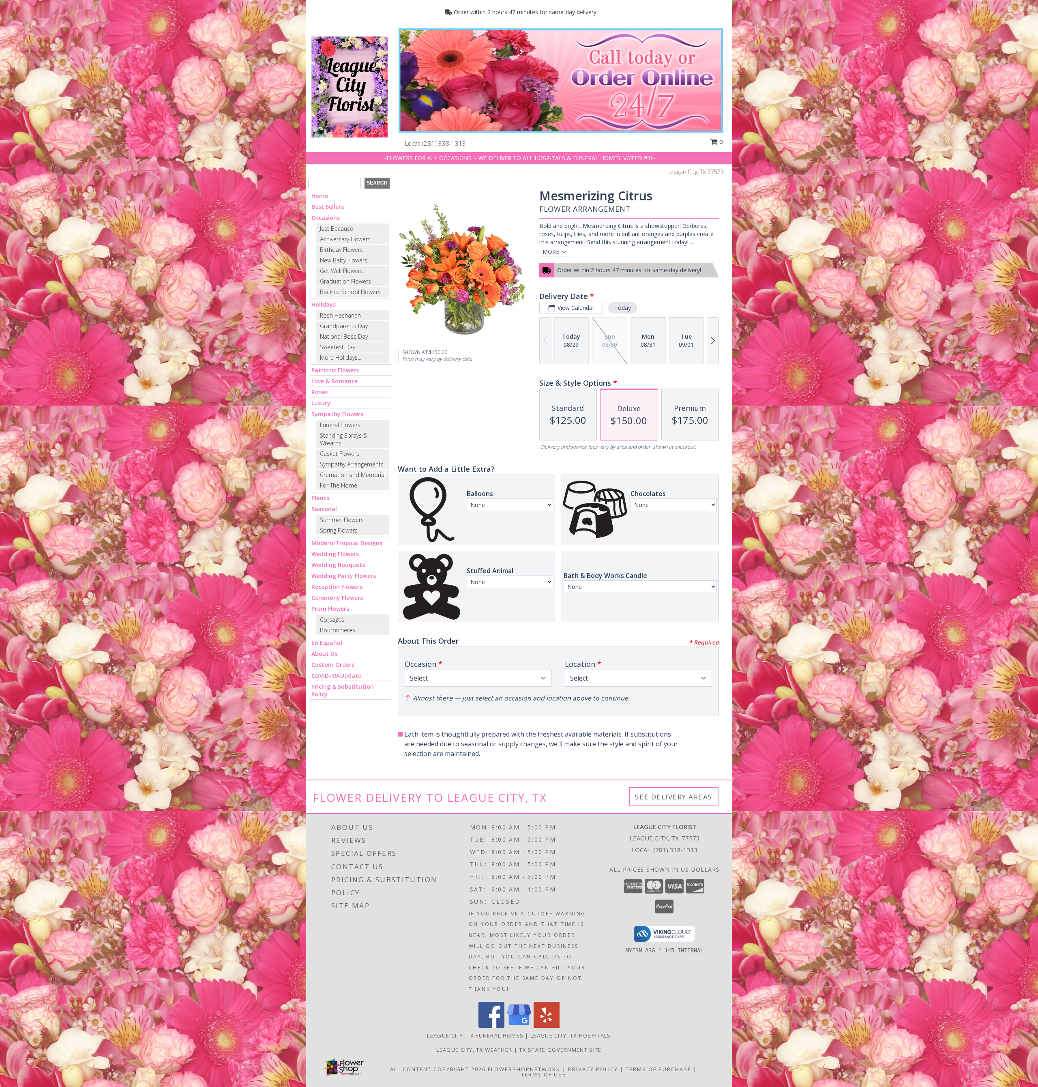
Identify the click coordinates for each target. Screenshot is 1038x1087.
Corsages (332, 619)
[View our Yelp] (547, 1025)
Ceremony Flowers (337, 598)
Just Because (336, 228)
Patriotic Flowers (335, 370)
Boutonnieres (337, 630)
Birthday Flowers (341, 249)
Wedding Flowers (335, 554)
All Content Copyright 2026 (438, 1069)
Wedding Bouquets (338, 565)
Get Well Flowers (341, 271)
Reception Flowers (336, 587)
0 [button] (720, 141)
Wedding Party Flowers (343, 576)
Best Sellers (327, 207)
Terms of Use (543, 1074)
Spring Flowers (339, 530)
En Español (326, 643)
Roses (319, 392)
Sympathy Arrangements (352, 464)
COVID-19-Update (336, 675)
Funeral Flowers (340, 425)
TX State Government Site (560, 1049)
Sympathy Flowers (337, 414)
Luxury (320, 403)
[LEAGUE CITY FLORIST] (349, 86)
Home (319, 196)
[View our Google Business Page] (519, 1025)
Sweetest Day (337, 347)
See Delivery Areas (673, 796)
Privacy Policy (593, 1069)
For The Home (338, 485)
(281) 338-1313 (444, 143)
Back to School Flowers (350, 292)
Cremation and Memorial (353, 475)
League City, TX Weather (474, 1049)
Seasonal (324, 509)
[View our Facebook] (491, 1025)
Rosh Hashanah (340, 315)
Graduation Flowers (345, 281)
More (551, 252)
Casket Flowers (339, 454)
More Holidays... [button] (340, 357)
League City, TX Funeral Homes (475, 1035)
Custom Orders (332, 664)
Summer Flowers (342, 520)
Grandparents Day (344, 326)
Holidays (323, 304)
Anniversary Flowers (345, 239)
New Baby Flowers (343, 260)
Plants (320, 498)
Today (622, 307)
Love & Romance (334, 381)
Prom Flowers (330, 608)
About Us (324, 653)
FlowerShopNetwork (524, 1069)
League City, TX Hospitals (570, 1035)
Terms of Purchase (658, 1069)
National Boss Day (344, 336)
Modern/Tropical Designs (346, 543)
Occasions (325, 217)
